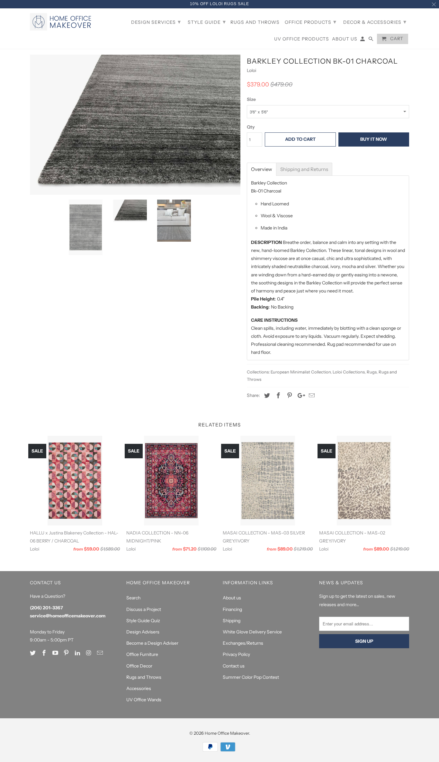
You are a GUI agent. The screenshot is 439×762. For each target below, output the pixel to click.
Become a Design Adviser (152, 643)
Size (251, 99)
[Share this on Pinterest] (288, 395)
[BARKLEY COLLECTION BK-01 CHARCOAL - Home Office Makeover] (135, 125)
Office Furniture (142, 654)
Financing (232, 609)
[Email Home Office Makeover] (100, 653)
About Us (344, 39)
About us (232, 598)
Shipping (231, 620)
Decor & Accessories (375, 21)
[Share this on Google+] (299, 395)
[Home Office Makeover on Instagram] (89, 653)
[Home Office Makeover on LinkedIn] (78, 653)
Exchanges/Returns (243, 643)
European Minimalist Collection (301, 371)
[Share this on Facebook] (277, 395)
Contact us (234, 666)
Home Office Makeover (227, 733)
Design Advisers (142, 632)
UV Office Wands (143, 700)
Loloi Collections (349, 371)
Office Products (310, 21)
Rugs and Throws (143, 677)
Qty (251, 127)
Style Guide (207, 21)
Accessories (138, 688)
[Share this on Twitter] (266, 395)
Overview (261, 169)
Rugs (372, 371)
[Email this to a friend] (311, 395)
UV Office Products (301, 39)
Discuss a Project (143, 609)
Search (133, 598)
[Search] (371, 40)
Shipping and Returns (304, 169)
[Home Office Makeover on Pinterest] (66, 653)
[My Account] (363, 40)
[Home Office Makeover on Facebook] (44, 653)
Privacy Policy (236, 654)
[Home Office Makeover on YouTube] (55, 653)
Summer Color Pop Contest (251, 677)
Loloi (251, 70)
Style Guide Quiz (143, 620)
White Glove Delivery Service (252, 632)
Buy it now (373, 139)
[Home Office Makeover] (62, 22)
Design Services (156, 21)
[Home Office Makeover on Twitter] (33, 653)
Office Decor (139, 666)
